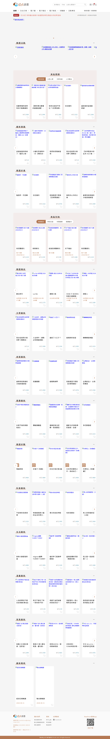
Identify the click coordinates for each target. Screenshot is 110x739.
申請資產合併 (82, 15)
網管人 (85, 294)
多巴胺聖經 (87, 425)
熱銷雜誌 (41, 222)
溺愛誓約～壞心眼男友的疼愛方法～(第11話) (72, 602)
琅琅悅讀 (86, 11)
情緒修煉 (19, 469)
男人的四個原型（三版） (88, 514)
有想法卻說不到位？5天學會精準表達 (55, 108)
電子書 (33, 10)
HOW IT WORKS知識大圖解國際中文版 (72, 296)
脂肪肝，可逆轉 (22, 195)
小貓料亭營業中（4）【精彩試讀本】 (39, 153)
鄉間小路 (53, 294)
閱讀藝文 (69, 222)
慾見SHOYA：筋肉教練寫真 (55, 645)
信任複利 (68, 106)
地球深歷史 (70, 513)
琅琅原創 (94, 11)
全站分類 (23, 10)
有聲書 (62, 10)
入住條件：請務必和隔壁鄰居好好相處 (38, 340)
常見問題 (48, 722)
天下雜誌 (68, 248)
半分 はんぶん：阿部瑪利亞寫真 (89, 645)
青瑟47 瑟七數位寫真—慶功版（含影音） (39, 646)
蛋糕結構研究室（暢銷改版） (72, 557)
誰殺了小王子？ (55, 338)
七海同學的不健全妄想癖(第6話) (22, 601)
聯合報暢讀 (41, 698)
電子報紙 (52, 10)
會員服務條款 (38, 720)
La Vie (35, 294)
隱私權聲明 (37, 725)
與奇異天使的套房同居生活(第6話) (88, 602)
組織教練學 (54, 381)
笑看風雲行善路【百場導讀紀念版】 (55, 197)
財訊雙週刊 (20, 248)
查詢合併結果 (92, 15)
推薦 (15, 10)
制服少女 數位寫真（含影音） (22, 645)
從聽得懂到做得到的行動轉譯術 (22, 107)
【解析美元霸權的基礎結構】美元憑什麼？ (38, 108)
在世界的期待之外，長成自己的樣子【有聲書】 (72, 471)
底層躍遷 (36, 381)
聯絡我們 (48, 725)
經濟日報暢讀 (21, 698)
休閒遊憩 (60, 222)
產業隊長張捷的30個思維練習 (88, 196)
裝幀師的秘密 (71, 338)
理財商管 (41, 79)
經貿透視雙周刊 (54, 248)
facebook (58, 720)
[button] (15, 57)
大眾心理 (50, 79)
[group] (55, 29)
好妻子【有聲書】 (39, 469)
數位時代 (19, 294)
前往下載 (90, 728)
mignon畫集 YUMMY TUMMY (39, 557)
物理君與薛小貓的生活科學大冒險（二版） (38, 515)
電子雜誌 (42, 10)
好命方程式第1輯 (56, 469)
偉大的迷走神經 (55, 513)
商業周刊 (36, 248)
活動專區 (71, 10)
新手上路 (48, 720)
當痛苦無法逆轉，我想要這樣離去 (55, 427)
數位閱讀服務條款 (39, 722)
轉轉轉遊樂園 (88, 338)
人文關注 (69, 79)
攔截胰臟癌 (37, 425)
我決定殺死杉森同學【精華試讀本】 (72, 153)
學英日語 (50, 222)
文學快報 (60, 79)
